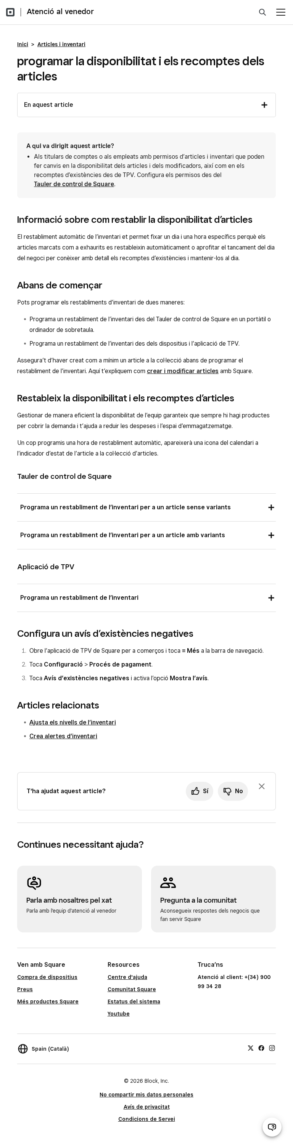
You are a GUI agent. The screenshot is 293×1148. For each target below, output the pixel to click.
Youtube (119, 1014)
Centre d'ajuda (127, 977)
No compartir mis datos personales (146, 1095)
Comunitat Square (132, 989)
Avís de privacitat (147, 1107)
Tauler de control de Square (74, 184)
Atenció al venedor (60, 11)
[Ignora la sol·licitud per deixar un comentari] (261, 786)
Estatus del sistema (134, 1001)
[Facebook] (261, 1048)
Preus (25, 989)
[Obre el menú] (281, 12)
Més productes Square (48, 1001)
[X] (250, 1048)
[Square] (10, 12)
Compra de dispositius (47, 977)
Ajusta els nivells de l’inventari (72, 722)
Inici (22, 44)
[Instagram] (272, 1048)
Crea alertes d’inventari (63, 736)
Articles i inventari (61, 44)
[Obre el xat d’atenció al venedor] (272, 1127)
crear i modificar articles (183, 371)
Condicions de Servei (146, 1119)
